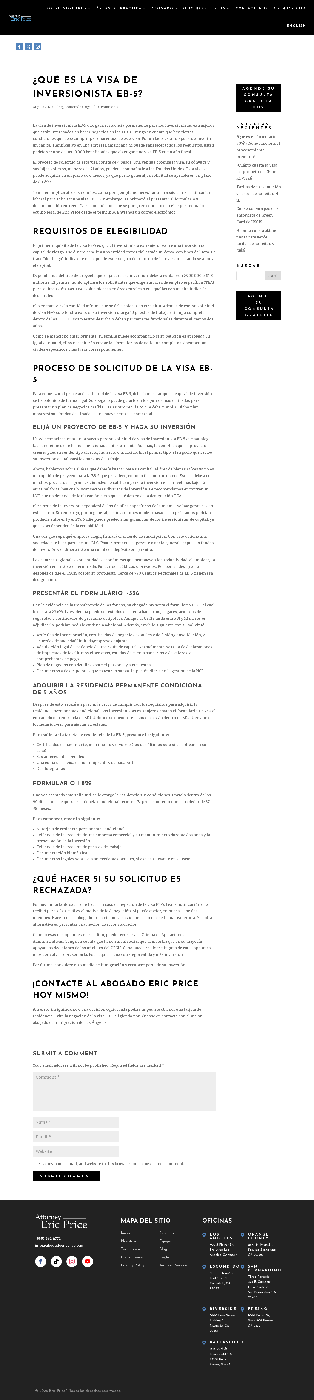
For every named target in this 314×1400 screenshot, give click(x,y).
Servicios (166, 1233)
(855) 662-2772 (48, 1239)
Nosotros (128, 1241)
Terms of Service (173, 1265)
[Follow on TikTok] (56, 1261)
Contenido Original (79, 107)
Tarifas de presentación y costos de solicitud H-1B (258, 194)
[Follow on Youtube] (87, 1261)
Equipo (165, 1241)
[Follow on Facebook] (19, 46)
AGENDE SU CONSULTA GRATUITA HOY (258, 98)
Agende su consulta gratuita (259, 306)
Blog (220, 8)
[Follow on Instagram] (37, 46)
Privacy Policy (132, 1265)
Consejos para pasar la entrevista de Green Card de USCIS (257, 215)
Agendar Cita (289, 8)
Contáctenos (252, 8)
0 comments (108, 107)
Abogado (162, 8)
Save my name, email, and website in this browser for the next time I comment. (111, 1163)
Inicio (125, 1233)
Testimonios (130, 1249)
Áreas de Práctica (119, 8)
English (165, 1257)
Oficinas (193, 8)
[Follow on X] (28, 46)
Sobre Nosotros (67, 8)
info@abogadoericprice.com (59, 1245)
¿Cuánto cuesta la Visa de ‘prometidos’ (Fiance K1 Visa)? (258, 172)
